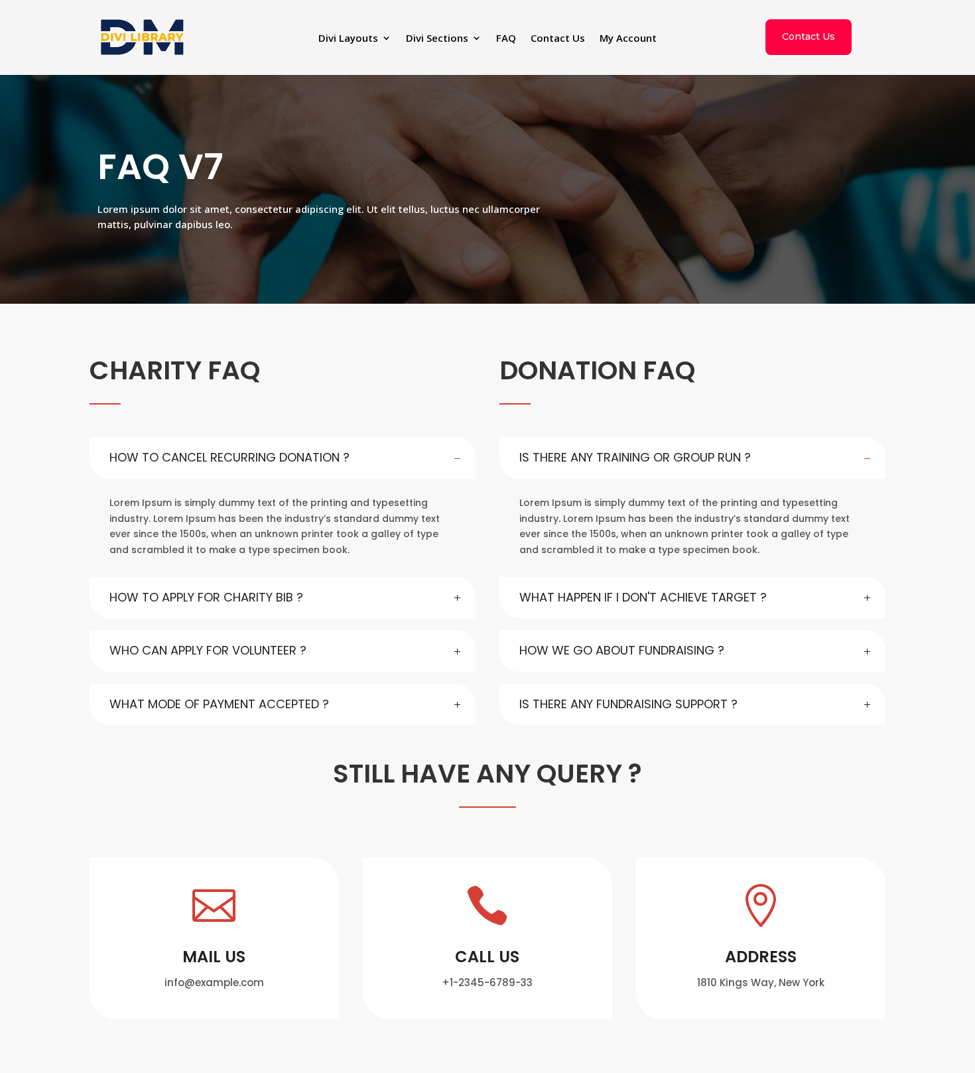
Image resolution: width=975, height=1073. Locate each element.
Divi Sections (437, 38)
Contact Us (558, 38)
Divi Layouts (348, 38)
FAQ (506, 38)
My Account (628, 38)
